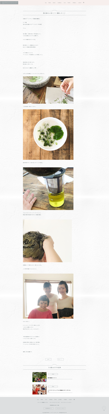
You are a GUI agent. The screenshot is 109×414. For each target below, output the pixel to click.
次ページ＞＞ (60, 359)
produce (60, 399)
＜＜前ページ (48, 359)
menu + (54, 2)
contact (79, 2)
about (50, 2)
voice (65, 2)
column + (74, 2)
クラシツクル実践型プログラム (43, 402)
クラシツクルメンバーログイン (66, 402)
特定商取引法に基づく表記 (54, 405)
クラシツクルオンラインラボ (54, 402)
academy (50, 399)
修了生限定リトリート (52, 377)
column (65, 399)
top (45, 2)
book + (69, 2)
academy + (60, 2)
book (55, 399)
